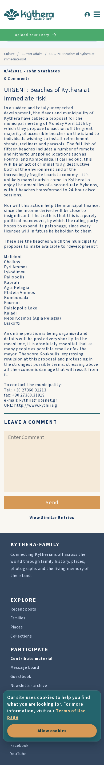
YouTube (18, 754)
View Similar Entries (52, 518)
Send (52, 502)
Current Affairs (32, 54)
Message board (24, 667)
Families (18, 618)
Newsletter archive (28, 686)
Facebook (19, 745)
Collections (21, 636)
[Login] (87, 14)
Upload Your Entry (32, 35)
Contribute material (31, 659)
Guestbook (20, 676)
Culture (9, 54)
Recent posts (23, 609)
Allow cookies (52, 731)
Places (16, 627)
